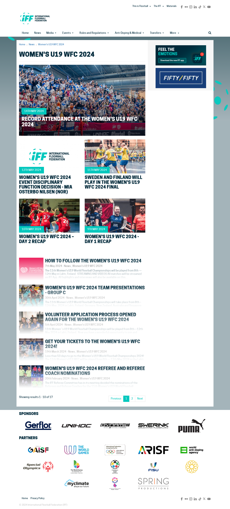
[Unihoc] (76, 425)
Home (25, 32)
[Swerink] (153, 425)
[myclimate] (76, 483)
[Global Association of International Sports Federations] (38, 450)
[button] (150, 6)
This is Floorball (140, 6)
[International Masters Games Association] (115, 466)
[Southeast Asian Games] (192, 466)
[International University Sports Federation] (153, 466)
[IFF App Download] (181, 54)
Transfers (155, 32)
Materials (171, 6)
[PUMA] (192, 425)
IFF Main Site (35, 18)
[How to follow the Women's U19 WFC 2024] (82, 281)
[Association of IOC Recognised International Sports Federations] (153, 450)
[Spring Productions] (153, 483)
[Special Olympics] (38, 466)
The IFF (157, 6)
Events (66, 32)
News (37, 32)
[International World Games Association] (76, 450)
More (173, 32)
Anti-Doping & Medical (128, 32)
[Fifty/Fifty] (181, 77)
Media (50, 32)
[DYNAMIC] (115, 425)
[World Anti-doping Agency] (192, 450)
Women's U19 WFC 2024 (51, 44)
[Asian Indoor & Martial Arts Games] (115, 483)
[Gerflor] (38, 425)
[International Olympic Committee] (115, 450)
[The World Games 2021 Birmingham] (76, 466)
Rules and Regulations (92, 32)
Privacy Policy (37, 498)
